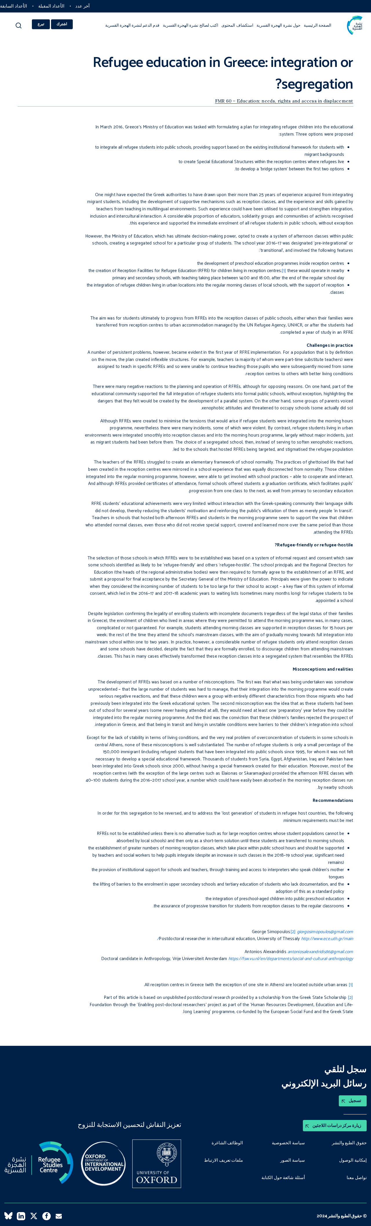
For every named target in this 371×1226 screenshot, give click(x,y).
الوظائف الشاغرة (227, 1143)
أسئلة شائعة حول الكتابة (283, 1178)
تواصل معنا (357, 1178)
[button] (18, 27)
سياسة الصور (292, 1160)
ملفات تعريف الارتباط (223, 1160)
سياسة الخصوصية (288, 1143)
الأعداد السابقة (13, 6)
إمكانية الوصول (353, 1160)
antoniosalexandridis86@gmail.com (320, 951)
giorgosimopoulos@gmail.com (325, 931)
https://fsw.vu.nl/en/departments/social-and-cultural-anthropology (290, 958)
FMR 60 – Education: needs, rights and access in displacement (284, 101)
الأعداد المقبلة (51, 6)
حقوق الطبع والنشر (349, 1143)
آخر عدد (82, 6)
